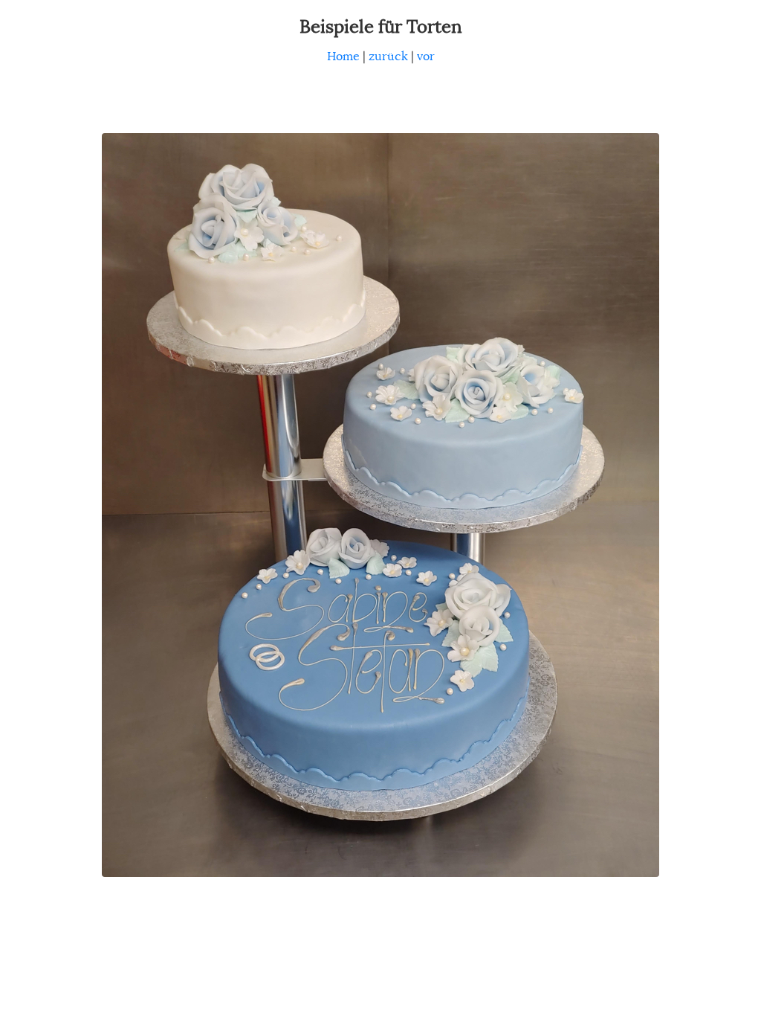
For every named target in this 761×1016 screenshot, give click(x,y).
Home (343, 56)
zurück (388, 56)
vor (426, 56)
